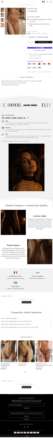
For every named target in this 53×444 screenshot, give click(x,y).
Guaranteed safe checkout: (35, 61)
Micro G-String (24, 5)
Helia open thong (22, 363)
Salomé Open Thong (5, 363)
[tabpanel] (9, 355)
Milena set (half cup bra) (42, 363)
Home (20, 5)
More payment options (40, 50)
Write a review (26, 302)
